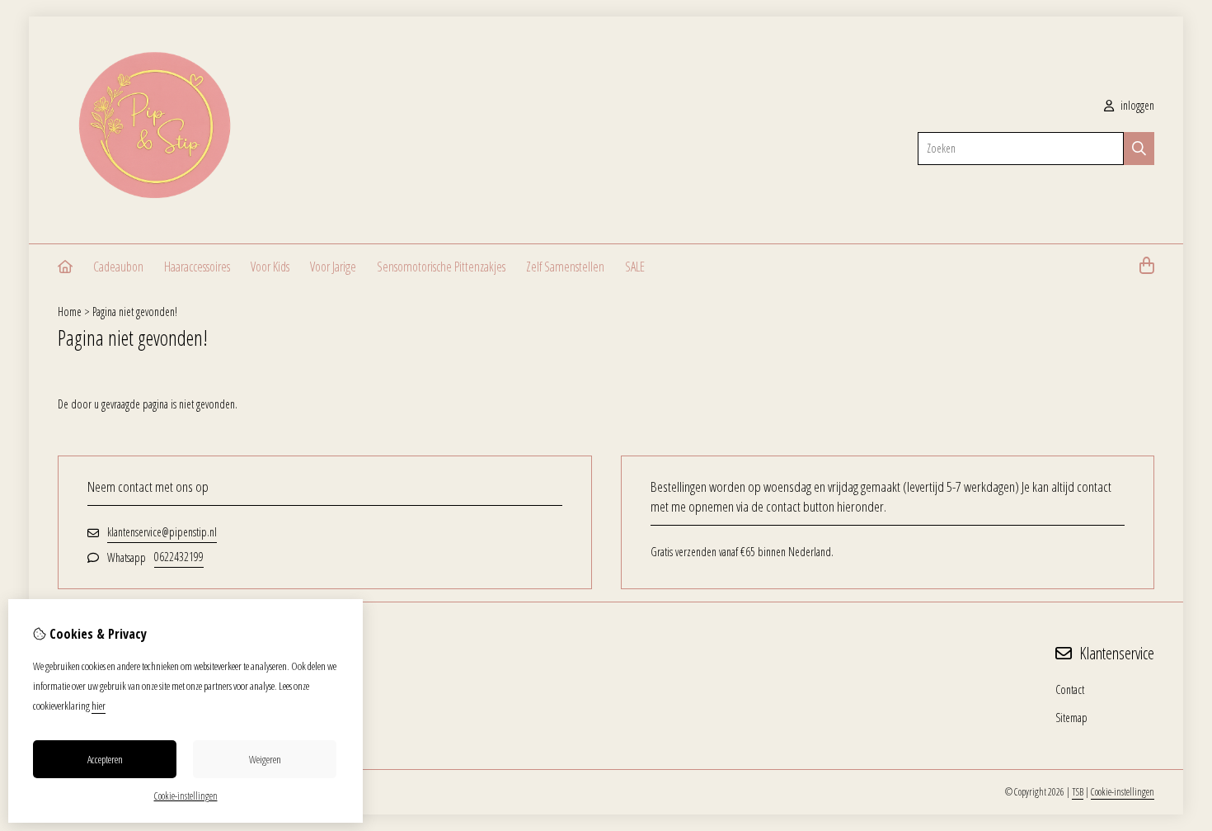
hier (99, 705)
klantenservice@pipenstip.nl (162, 532)
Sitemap (1071, 717)
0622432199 (179, 556)
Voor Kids (270, 266)
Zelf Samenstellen (565, 266)
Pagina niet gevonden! (134, 311)
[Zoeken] (1139, 148)
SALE (635, 266)
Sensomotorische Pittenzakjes (441, 266)
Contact (1069, 689)
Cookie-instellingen (1122, 792)
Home (70, 311)
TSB (1077, 792)
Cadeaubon (118, 266)
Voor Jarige (333, 266)
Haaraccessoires (197, 266)
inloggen (1136, 105)
